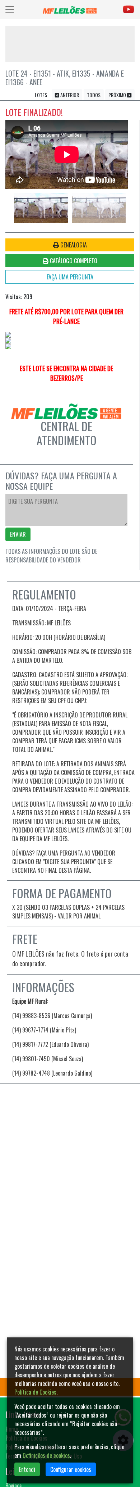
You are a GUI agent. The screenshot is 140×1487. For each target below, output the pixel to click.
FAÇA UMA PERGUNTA (70, 277)
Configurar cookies (70, 1469)
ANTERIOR (69, 95)
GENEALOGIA (73, 245)
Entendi (27, 1469)
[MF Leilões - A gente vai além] (70, 9)
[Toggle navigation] (9, 9)
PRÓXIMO (117, 95)
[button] (18, 151)
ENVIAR (18, 534)
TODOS (94, 95)
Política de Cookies (35, 1392)
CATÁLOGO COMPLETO (72, 260)
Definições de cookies (46, 1455)
